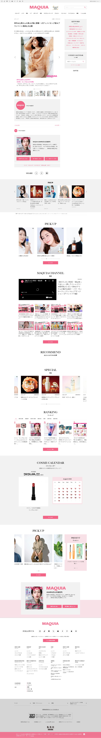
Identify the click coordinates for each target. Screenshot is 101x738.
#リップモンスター (76, 45)
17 (59, 495)
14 (75, 492)
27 (71, 498)
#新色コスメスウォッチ (78, 36)
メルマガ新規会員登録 (50, 640)
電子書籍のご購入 (37, 158)
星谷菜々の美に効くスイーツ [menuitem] (56, 677)
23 (55, 498)
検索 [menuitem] (15, 687)
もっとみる (50, 262)
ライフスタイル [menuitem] (71, 13)
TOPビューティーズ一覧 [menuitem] (19, 664)
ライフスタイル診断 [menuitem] (43, 668)
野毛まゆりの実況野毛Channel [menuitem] (55, 674)
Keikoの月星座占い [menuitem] (67, 664)
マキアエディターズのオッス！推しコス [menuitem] (56, 665)
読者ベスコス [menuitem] (29, 666)
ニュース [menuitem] (40, 664)
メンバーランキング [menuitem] (19, 670)
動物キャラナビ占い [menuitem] (67, 669)
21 (75, 495)
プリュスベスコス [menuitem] (30, 673)
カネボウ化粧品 (36, 508)
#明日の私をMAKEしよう (76, 26)
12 (67, 492)
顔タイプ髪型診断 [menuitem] (78, 666)
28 (75, 498)
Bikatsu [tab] (39, 418)
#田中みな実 (43, 165)
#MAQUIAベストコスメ (75, 29)
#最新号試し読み (75, 47)
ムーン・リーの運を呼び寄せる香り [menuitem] (68, 672)
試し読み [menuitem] (29, 683)
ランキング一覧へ (50, 449)
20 (71, 495)
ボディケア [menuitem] (36, 13)
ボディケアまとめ (28, 213)
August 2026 (67, 479)
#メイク (25, 165)
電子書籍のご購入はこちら (70, 606)
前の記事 (17, 125)
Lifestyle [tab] (49, 418)
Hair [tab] (44, 418)
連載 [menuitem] (77, 13)
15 (79, 492)
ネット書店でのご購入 (51, 158)
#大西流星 (75, 33)
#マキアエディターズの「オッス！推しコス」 (76, 38)
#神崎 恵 (70, 36)
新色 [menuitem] (27, 13)
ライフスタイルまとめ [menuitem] (43, 666)
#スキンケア (30, 165)
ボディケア (16, 19)
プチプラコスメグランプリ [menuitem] (32, 668)
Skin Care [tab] (21, 418)
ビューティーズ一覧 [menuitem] (19, 666)
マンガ (15, 703)
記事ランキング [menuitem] (18, 668)
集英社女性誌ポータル (94, 1)
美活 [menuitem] (41, 13)
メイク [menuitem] (22, 13)
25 (63, 498)
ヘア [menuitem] (31, 13)
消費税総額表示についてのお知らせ (50, 709)
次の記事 (57, 125)
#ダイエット (68, 45)
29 (79, 498)
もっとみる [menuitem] (84, 13)
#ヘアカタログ (80, 40)
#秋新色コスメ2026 (81, 31)
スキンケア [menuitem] (17, 13)
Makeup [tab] (27, 418)
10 (59, 492)
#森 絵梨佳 (70, 33)
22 (79, 495)
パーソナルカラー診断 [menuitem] (79, 664)
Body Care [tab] (33, 418)
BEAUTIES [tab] (55, 418)
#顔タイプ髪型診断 (72, 40)
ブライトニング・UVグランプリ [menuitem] (32, 671)
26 (67, 498)
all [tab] (16, 418)
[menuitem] (20, 647)
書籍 (53, 703)
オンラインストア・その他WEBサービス (76, 703)
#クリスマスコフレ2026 (71, 31)
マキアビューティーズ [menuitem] (48, 13)
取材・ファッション (37, 703)
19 (67, 495)
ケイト (28, 508)
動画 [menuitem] (28, 687)
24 (59, 498)
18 (63, 495)
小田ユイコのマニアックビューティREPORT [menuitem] (56, 671)
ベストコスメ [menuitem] (63, 13)
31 (59, 501)
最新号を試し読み (23, 158)
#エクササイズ (37, 165)
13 (71, 492)
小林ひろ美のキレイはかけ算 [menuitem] (56, 668)
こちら (62, 717)
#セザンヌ (83, 45)
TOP (16, 213)
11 (63, 492)
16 (55, 495)
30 (55, 501)
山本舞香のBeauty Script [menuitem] (56, 679)
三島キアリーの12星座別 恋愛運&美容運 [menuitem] (68, 667)
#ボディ (48, 165)
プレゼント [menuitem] (57, 13)
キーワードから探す (75, 65)
